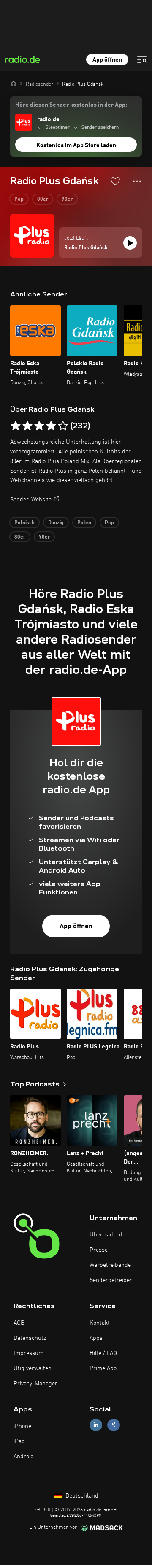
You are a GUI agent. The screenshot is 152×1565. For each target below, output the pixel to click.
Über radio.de (107, 1235)
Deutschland (81, 1496)
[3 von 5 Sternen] (39, 426)
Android (24, 1457)
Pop (19, 199)
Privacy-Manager (35, 1384)
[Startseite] (13, 83)
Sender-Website (31, 500)
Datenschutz (30, 1338)
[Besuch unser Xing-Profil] (113, 1424)
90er (67, 199)
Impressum (28, 1353)
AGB (19, 1323)
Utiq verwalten (33, 1368)
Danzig (56, 522)
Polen (84, 522)
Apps (96, 1338)
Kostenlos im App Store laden (76, 145)
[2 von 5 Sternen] (27, 426)
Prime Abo (103, 1368)
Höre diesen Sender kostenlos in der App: (71, 105)
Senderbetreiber (111, 1280)
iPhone (22, 1426)
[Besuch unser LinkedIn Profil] (95, 1424)
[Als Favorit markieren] (115, 181)
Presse (99, 1250)
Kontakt (100, 1323)
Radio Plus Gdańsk (86, 248)
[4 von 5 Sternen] (51, 426)
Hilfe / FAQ (103, 1353)
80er (42, 199)
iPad (19, 1441)
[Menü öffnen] (142, 59)
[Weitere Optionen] (137, 181)
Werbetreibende (110, 1265)
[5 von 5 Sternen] (63, 426)
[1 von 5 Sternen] (16, 426)
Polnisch (24, 522)
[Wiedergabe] (130, 243)
